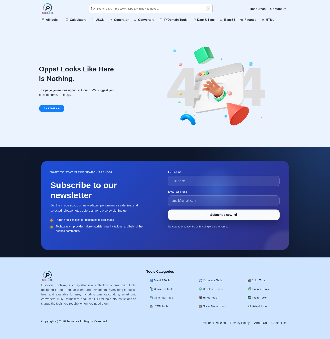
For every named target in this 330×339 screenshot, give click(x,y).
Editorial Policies (214, 322)
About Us (260, 322)
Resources (258, 9)
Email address (177, 191)
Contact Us (278, 9)
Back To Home (52, 108)
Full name (174, 171)
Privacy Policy (240, 322)
